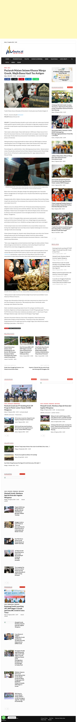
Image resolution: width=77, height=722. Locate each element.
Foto (7, 62)
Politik (27, 59)
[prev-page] (53, 239)
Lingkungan (10, 403)
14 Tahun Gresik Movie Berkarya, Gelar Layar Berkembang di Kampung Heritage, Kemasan (19, 555)
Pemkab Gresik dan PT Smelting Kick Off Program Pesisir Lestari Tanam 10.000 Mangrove (18, 408)
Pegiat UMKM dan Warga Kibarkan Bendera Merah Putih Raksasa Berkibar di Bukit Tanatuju (20, 511)
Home (7, 59)
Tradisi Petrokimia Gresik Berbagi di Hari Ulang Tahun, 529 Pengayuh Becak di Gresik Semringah (62, 228)
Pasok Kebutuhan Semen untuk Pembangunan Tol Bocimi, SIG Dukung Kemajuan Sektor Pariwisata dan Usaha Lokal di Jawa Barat (10, 352)
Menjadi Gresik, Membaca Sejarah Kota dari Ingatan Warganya (13, 495)
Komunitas (46, 403)
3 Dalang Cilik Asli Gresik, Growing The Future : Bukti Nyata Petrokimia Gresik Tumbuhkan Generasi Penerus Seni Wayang (62, 107)
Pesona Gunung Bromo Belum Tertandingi (26, 454)
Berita (5, 67)
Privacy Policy (44, 718)
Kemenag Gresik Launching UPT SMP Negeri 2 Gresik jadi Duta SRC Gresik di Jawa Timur (62, 249)
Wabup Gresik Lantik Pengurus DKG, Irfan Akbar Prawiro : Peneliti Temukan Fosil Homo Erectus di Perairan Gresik (61, 417)
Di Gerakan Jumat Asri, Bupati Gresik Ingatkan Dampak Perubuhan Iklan (25, 418)
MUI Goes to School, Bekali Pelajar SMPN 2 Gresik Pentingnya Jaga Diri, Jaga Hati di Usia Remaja (20, 697)
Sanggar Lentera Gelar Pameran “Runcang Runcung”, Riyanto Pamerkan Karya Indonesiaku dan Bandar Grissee (19, 526)
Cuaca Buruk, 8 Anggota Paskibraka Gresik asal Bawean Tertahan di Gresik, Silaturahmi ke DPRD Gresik (61, 280)
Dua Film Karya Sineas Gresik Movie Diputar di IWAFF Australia (19, 541)
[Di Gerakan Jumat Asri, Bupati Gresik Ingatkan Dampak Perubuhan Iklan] (9, 418)
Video (13, 62)
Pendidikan (51, 403)
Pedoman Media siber (60, 718)
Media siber (43, 719)
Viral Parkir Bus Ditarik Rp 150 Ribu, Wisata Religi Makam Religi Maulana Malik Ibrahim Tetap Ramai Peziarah (42, 350)
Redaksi (50, 719)
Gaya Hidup (63, 59)
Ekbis (46, 59)
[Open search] (72, 59)
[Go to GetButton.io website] (3, 720)
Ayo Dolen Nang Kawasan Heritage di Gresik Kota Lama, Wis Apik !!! (22, 463)
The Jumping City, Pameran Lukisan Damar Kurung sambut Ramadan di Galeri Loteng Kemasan (20, 571)
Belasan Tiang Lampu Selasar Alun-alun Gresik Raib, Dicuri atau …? (32, 446)
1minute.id (20, 114)
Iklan (19, 62)
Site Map (51, 718)
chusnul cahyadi (21, 76)
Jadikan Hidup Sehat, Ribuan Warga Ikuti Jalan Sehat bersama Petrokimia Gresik (62, 157)
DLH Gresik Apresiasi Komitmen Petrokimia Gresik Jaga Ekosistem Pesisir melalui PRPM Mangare (61, 181)
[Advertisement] (38, 19)
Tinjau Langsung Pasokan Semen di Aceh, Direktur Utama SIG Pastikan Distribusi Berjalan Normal (62, 204)
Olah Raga (54, 59)
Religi (9, 67)
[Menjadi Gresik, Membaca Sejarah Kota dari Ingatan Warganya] (56, 392)
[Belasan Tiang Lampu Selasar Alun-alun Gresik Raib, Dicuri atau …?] (9, 446)
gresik (10, 328)
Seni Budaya (57, 403)
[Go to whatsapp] (3, 717)
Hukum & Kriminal (37, 59)
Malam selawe (16, 328)
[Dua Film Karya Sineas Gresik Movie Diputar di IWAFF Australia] (9, 539)
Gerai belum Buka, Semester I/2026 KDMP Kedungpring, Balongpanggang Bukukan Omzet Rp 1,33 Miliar (62, 133)
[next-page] (55, 239)
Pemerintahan (17, 59)
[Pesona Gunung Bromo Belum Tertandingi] (9, 455)
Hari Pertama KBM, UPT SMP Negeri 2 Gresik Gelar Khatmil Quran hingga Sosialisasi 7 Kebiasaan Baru (27, 350)
